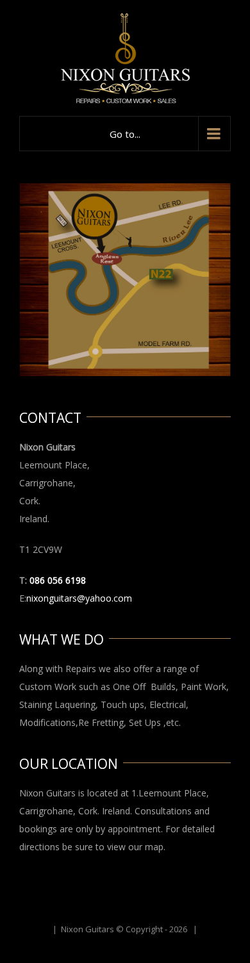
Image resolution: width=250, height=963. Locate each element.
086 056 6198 (57, 580)
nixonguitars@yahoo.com (79, 598)
